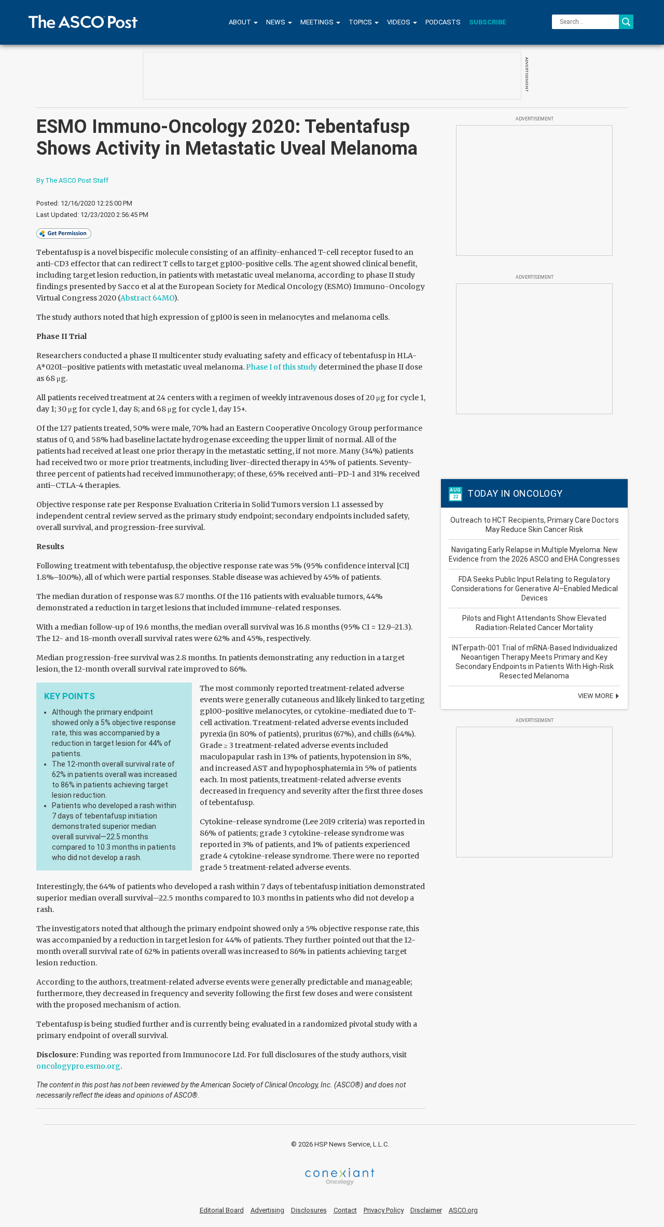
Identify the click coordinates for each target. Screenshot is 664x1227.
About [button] (241, 22)
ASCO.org (463, 1210)
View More (596, 696)
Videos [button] (399, 22)
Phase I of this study (281, 367)
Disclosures (309, 1210)
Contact (345, 1210)
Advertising (267, 1210)
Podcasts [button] (443, 22)
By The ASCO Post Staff (72, 180)
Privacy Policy (384, 1210)
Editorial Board (222, 1210)
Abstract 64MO (147, 298)
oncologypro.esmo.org (78, 1066)
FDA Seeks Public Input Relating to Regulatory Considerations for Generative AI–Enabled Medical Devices (534, 588)
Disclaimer (426, 1210)
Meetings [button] (317, 22)
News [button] (276, 22)
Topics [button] (361, 22)
